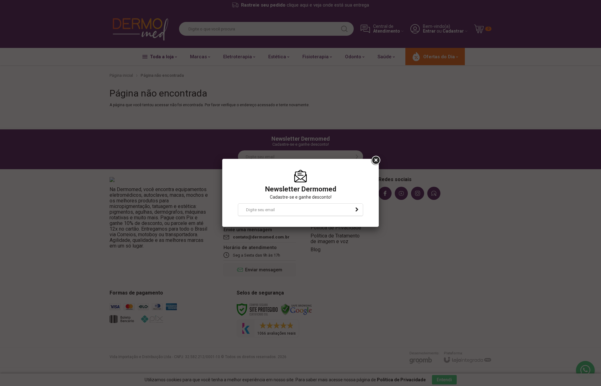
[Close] (375, 160)
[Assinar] (357, 209)
